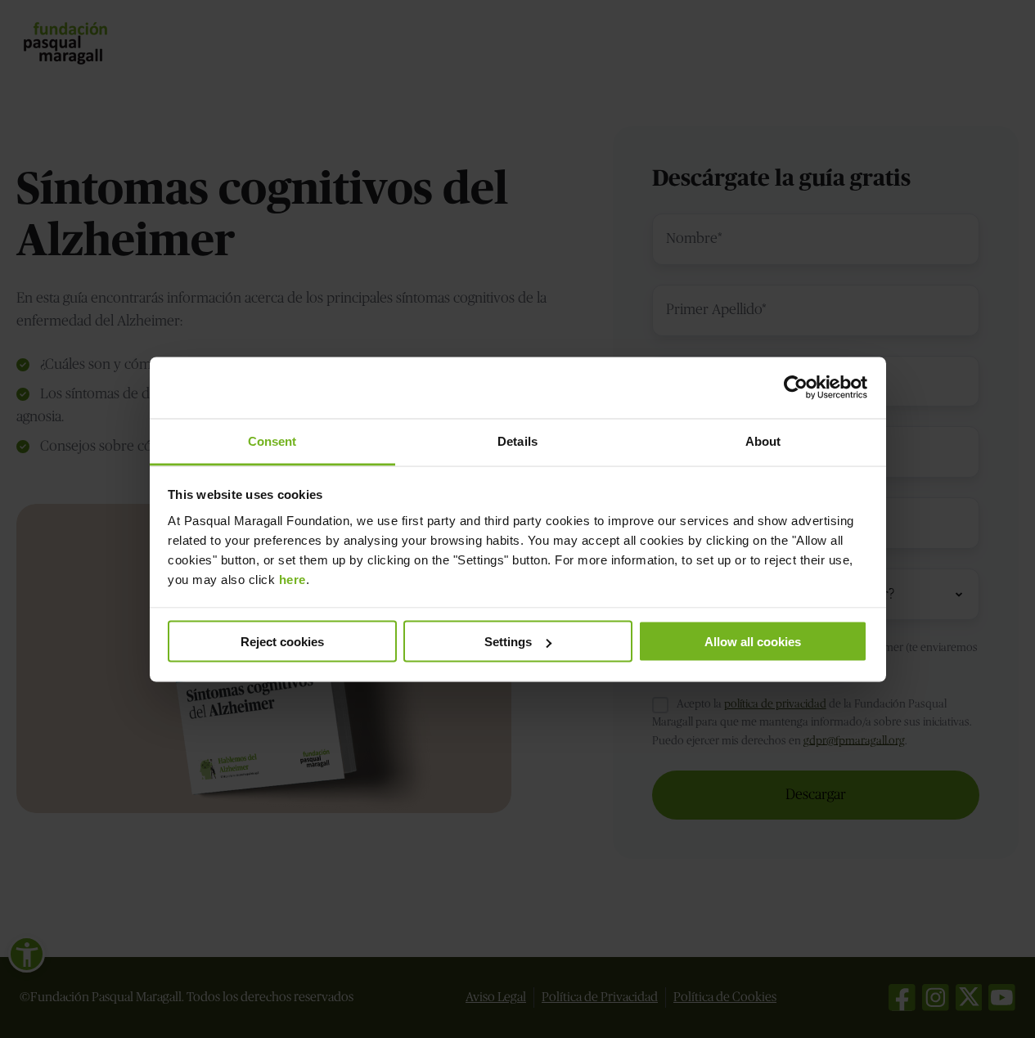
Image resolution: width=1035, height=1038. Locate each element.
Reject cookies (282, 642)
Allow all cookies (752, 642)
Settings (508, 642)
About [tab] (763, 440)
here (292, 579)
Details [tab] (517, 440)
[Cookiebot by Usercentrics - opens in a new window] (795, 387)
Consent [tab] (272, 440)
